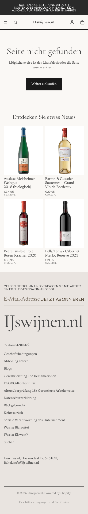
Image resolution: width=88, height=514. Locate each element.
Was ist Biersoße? (17, 427)
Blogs (8, 368)
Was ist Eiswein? (16, 435)
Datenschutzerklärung (20, 398)
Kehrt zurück (13, 413)
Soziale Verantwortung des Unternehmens (34, 420)
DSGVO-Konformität (19, 383)
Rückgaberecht (14, 405)
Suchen (9, 442)
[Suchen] (15, 22)
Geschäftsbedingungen (20, 354)
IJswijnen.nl (35, 493)
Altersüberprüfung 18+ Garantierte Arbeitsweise (39, 390)
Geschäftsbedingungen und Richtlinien (44, 502)
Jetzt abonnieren (62, 299)
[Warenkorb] (82, 22)
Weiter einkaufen (44, 84)
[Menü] (5, 22)
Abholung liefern (16, 361)
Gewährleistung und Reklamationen (30, 376)
